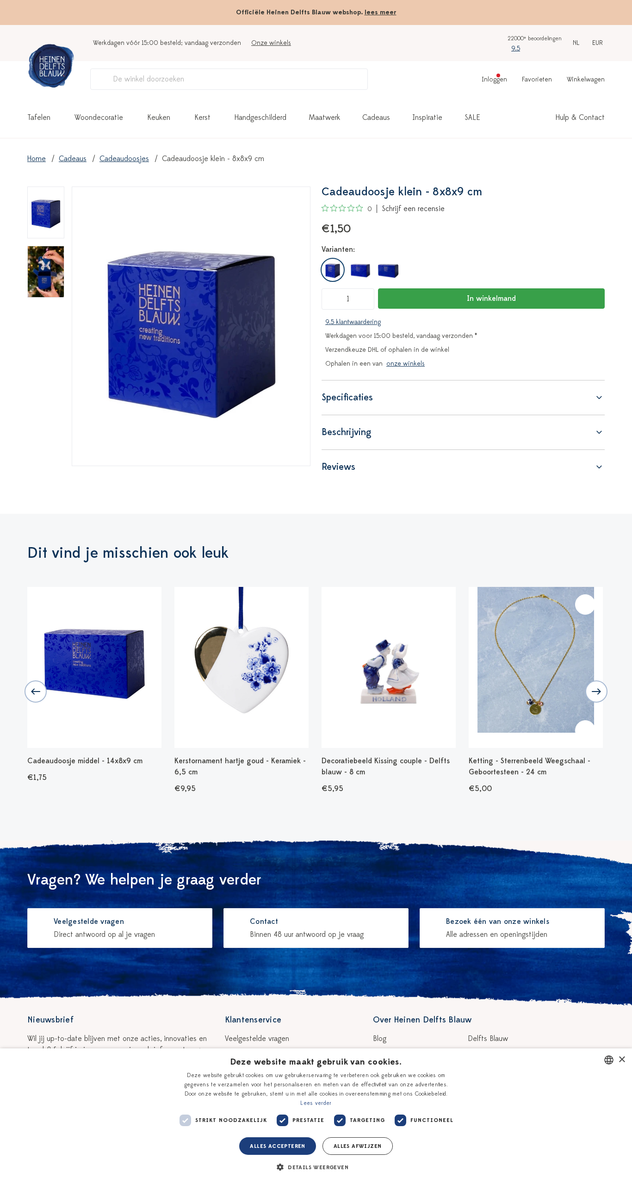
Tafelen (38, 117)
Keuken (158, 117)
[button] (316, 1167)
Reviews (338, 467)
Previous (36, 691)
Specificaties (347, 397)
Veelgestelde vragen (257, 1038)
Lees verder (315, 1103)
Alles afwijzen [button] (358, 1146)
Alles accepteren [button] (277, 1146)
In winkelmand (491, 298)
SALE (472, 117)
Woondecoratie (98, 117)
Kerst (202, 117)
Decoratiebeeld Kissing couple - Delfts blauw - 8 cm (386, 766)
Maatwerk (324, 117)
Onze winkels (271, 43)
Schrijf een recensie (413, 209)
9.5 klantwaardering (353, 322)
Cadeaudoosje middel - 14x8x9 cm (85, 761)
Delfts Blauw (488, 1038)
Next (596, 691)
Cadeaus (376, 117)
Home (36, 158)
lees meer (381, 12)
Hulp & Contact (580, 117)
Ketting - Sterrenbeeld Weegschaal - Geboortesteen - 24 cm (529, 766)
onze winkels (405, 364)
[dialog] (316, 1116)
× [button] (621, 1059)
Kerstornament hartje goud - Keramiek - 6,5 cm (240, 766)
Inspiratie (427, 117)
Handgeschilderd (260, 117)
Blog (379, 1038)
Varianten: (338, 249)
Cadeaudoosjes (124, 158)
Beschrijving (347, 432)
